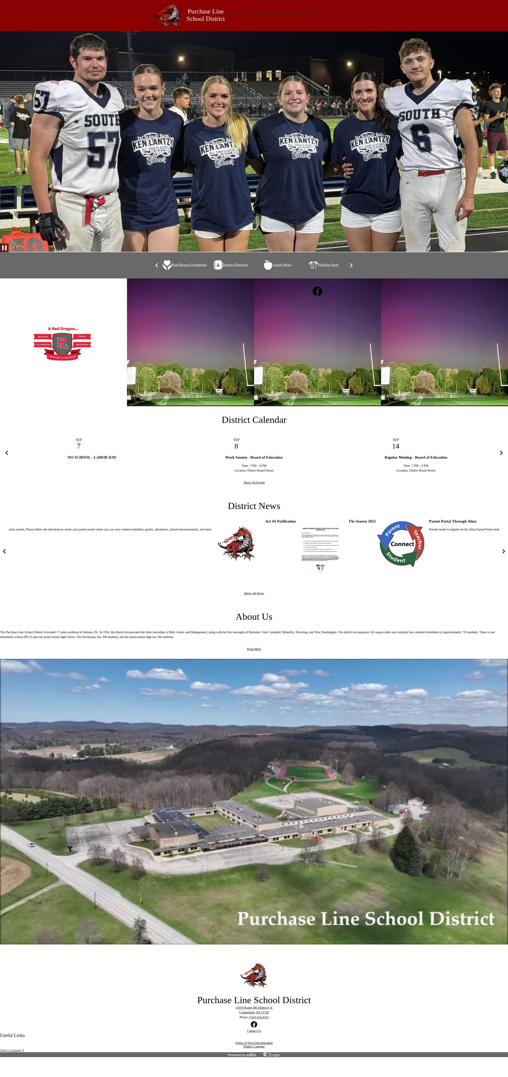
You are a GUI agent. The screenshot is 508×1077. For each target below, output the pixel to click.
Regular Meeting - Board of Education (416, 457)
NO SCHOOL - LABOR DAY (92, 457)
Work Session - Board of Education (254, 457)
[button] (232, 14)
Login (271, 1054)
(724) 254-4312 (259, 1017)
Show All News (254, 593)
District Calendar (254, 419)
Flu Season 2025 (362, 521)
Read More (254, 649)
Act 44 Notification (280, 521)
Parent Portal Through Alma (452, 521)
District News (254, 505)
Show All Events (254, 482)
